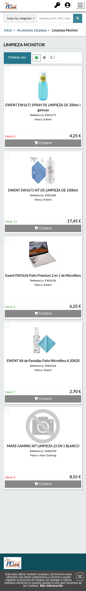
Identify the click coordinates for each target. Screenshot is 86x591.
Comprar (45, 143)
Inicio (8, 30)
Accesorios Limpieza (32, 30)
